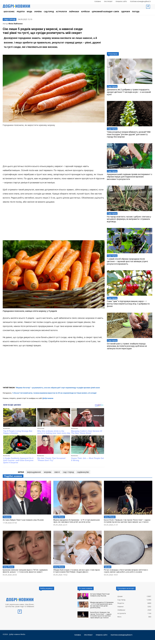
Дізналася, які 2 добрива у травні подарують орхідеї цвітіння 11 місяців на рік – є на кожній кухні (129, 92)
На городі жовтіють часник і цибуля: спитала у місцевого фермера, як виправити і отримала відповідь (129, 219)
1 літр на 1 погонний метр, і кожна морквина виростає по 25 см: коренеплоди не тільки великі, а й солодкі (54, 393)
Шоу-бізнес (59, 517)
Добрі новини (47, 398)
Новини (7, 517)
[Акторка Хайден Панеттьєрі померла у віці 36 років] (27, 497)
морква (47, 472)
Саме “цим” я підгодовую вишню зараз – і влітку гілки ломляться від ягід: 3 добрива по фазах (128, 303)
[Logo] (20, 599)
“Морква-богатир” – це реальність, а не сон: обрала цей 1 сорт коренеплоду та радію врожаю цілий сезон (57, 388)
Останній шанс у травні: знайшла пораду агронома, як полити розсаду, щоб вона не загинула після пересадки (127, 346)
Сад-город (9, 19)
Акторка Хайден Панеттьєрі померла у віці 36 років (23, 520)
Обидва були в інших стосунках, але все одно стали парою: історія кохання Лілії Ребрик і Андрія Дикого (76, 571)
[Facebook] (148, 7)
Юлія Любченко (16, 23)
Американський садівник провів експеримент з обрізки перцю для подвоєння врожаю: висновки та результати (129, 176)
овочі (57, 472)
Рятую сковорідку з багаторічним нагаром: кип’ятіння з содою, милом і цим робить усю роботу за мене (126, 571)
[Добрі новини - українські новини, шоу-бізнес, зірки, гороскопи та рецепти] (16, 6)
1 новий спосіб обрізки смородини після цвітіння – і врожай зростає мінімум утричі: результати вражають (127, 261)
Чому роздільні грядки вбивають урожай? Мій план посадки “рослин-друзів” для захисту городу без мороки (128, 134)
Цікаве (108, 567)
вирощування (34, 472)
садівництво (83, 472)
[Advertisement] (54, 146)
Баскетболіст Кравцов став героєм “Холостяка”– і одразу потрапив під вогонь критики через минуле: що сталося (127, 521)
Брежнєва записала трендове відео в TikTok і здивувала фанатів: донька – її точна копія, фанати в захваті (25, 571)
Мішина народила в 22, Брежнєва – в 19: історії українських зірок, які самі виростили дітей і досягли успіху (76, 521)
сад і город (68, 472)
